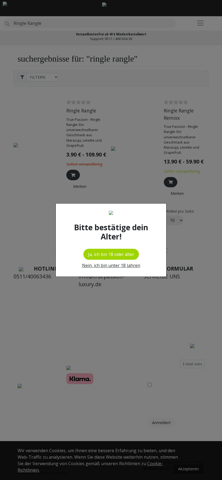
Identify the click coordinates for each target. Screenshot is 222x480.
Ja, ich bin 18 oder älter (111, 254)
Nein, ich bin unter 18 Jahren (111, 265)
